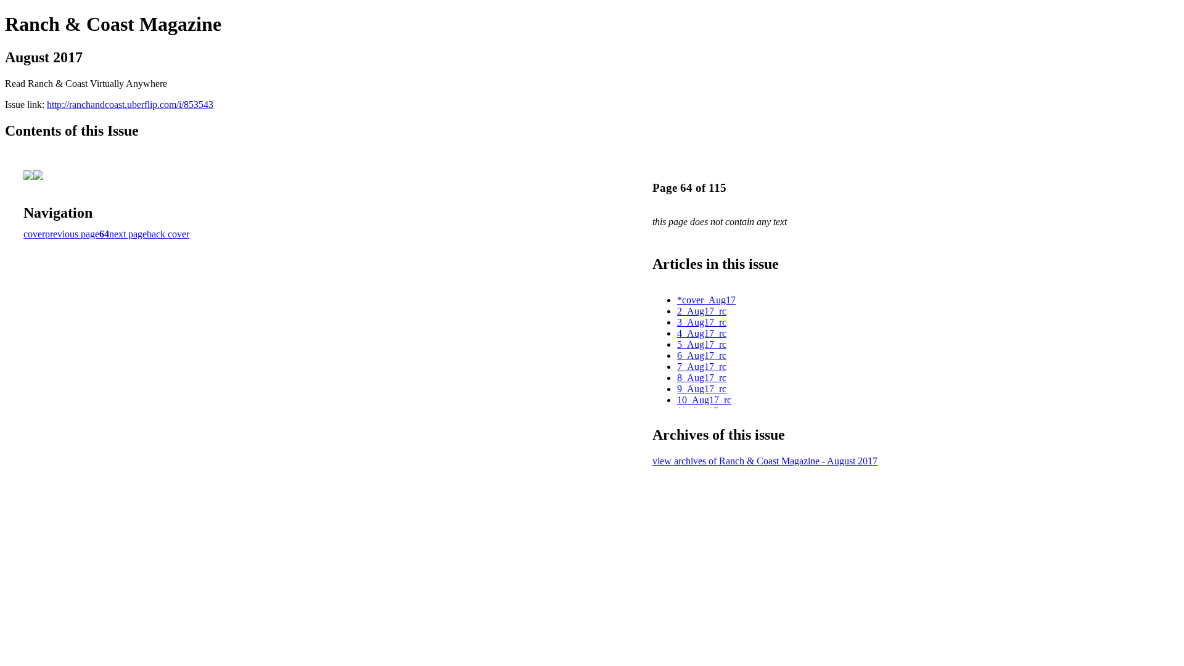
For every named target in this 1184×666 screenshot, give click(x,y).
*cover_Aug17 (706, 300)
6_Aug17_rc (701, 355)
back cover (168, 234)
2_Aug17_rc (701, 311)
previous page (72, 234)
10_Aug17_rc (704, 400)
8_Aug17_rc (701, 377)
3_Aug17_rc (701, 322)
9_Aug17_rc (701, 389)
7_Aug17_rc (701, 366)
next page (128, 234)
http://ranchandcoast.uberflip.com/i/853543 (130, 104)
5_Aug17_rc (701, 344)
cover (34, 234)
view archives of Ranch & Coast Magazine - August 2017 (765, 461)
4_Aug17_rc (701, 333)
